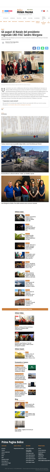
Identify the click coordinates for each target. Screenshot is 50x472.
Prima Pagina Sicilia (30, 460)
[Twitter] (38, 48)
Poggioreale (21, 21)
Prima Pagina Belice (30, 448)
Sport (24, 18)
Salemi (33, 21)
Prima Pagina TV (5, 461)
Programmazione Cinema (19, 448)
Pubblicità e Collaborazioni (41, 454)
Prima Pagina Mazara (30, 456)
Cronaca (12, 18)
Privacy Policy (40, 456)
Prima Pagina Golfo (30, 453)
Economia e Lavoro (5, 459)
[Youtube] (44, 11)
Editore (39, 448)
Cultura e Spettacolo (6, 452)
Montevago (14, 21)
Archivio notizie (5, 464)
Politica (19, 18)
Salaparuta (27, 21)
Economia (37, 18)
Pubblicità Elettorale (42, 458)
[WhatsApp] (42, 48)
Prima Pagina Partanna (30, 458)
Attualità (5, 18)
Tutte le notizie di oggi (6, 463)
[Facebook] (42, 11)
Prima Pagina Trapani (30, 462)
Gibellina (5, 21)
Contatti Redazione (42, 450)
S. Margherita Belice (43, 22)
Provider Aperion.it (41, 452)
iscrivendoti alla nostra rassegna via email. (19, 105)
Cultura (30, 18)
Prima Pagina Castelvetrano (29, 451)
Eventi (3, 455)
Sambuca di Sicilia (38, 22)
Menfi (9, 21)
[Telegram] (46, 48)
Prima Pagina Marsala (30, 455)
